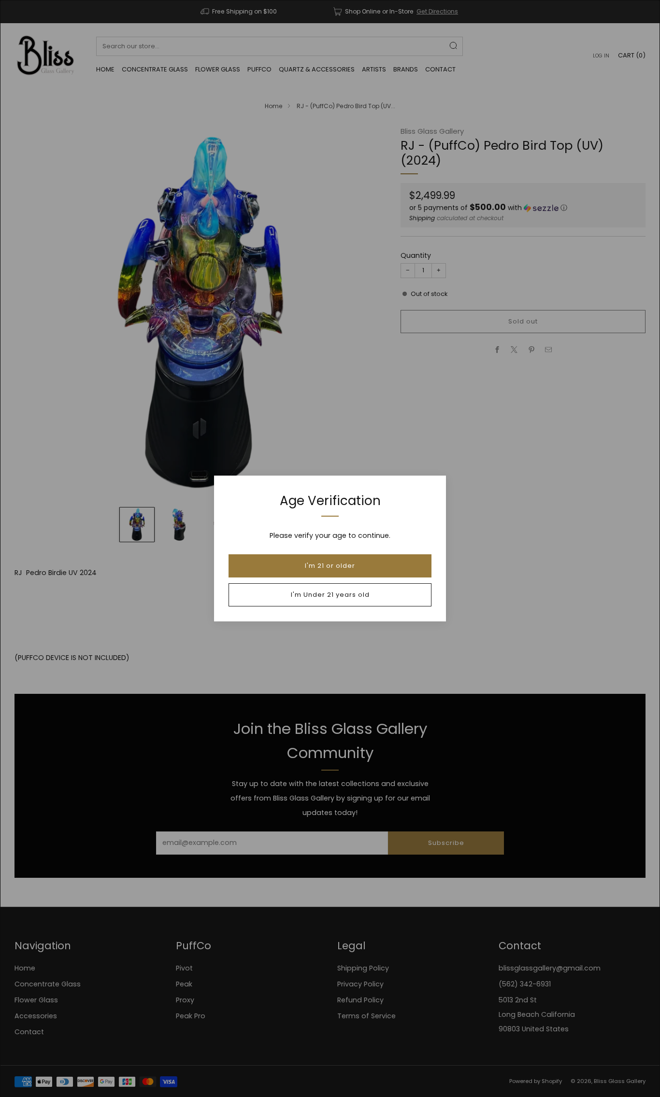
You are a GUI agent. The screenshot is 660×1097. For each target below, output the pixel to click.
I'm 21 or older (330, 565)
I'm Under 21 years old (330, 594)
